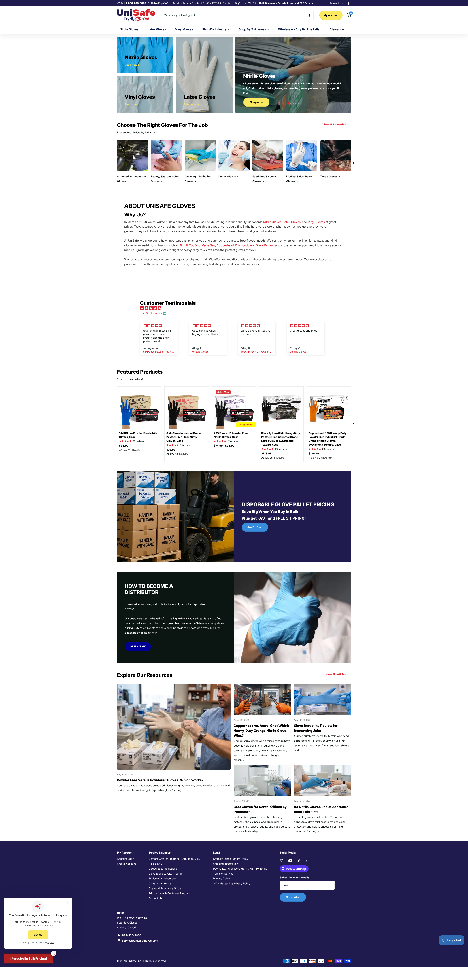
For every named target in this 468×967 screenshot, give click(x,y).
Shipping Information (225, 863)
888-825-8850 (131, 935)
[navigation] (353, 163)
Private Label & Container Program (169, 893)
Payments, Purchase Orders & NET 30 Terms (240, 868)
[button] (288, 103)
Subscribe (293, 897)
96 (328, 449)
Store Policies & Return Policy (230, 858)
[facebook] (299, 860)
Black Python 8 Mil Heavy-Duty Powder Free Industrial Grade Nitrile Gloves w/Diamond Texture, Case (280, 439)
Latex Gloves (157, 29)
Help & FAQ (155, 863)
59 (185, 445)
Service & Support (160, 852)
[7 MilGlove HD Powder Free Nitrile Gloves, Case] (234, 408)
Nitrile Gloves (129, 29)
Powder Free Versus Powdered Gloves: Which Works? (160, 780)
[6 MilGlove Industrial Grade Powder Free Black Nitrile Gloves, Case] (186, 408)
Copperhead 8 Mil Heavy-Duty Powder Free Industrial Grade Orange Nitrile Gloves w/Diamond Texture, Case (327, 439)
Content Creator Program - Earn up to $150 (174, 858)
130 (281, 449)
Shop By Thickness (252, 29)
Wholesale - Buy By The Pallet (299, 29)
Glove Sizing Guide (160, 883)
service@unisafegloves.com (140, 940)
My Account (331, 15)
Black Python (265, 245)
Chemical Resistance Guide (165, 888)
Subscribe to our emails (294, 877)
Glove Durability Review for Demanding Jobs (315, 728)
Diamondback (244, 245)
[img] (236, 308)
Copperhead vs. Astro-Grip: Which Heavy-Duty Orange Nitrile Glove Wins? (261, 730)
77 (138, 441)
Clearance (337, 29)
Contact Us (155, 898)
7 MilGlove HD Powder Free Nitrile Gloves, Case (231, 435)
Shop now (256, 102)
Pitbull (183, 245)
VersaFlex (208, 245)
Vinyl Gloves (184, 29)
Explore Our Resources (162, 878)
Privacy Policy (221, 878)
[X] (306, 861)
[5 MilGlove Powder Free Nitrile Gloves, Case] (139, 408)
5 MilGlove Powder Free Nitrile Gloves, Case (138, 435)
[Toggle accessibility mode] (349, 3)
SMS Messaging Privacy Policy (231, 883)
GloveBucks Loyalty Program (166, 873)
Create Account (126, 863)
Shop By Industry (214, 29)
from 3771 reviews (151, 313)
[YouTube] (290, 860)
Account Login (125, 858)
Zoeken (308, 15)
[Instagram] (281, 860)
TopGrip (194, 245)
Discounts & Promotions (163, 868)
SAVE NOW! (254, 527)
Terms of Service (223, 873)
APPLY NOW (138, 646)
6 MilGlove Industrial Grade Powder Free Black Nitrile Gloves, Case (183, 437)
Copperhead (225, 245)
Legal (216, 852)
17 (232, 441)
